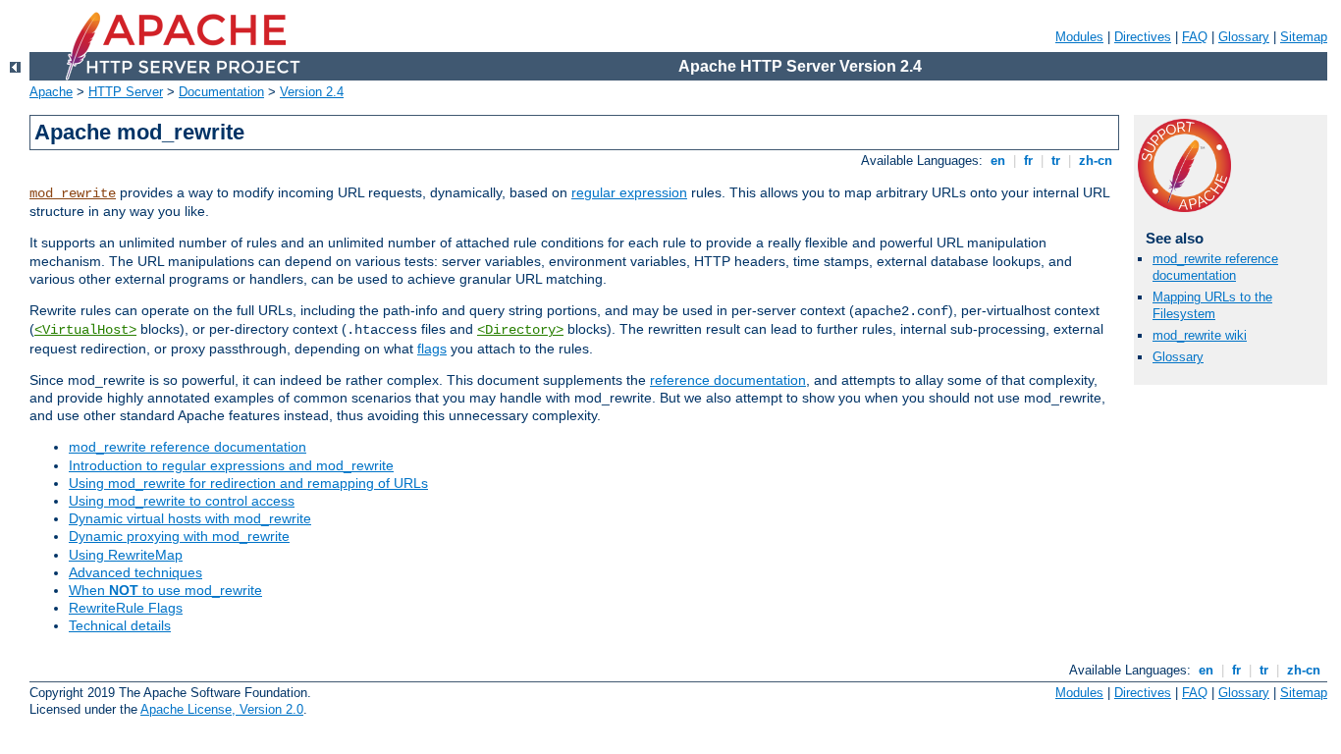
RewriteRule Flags (126, 608)
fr (1028, 160)
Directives (1142, 36)
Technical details (120, 625)
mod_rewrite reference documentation (187, 447)
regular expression (629, 192)
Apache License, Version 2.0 (221, 709)
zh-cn (1095, 160)
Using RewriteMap (126, 555)
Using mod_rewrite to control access (182, 501)
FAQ (1194, 36)
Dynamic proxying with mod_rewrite (179, 536)
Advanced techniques (135, 572)
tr (1055, 160)
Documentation (221, 91)
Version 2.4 (312, 91)
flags (432, 348)
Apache (51, 91)
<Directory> (520, 330)
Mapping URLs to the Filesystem (1212, 305)
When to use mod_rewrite (165, 590)
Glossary (1243, 36)
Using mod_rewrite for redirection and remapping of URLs (248, 483)
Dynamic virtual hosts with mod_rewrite (190, 518)
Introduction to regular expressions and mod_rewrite (231, 465)
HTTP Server (125, 91)
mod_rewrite (72, 193)
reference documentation (728, 380)
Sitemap (1303, 36)
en (998, 160)
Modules (1079, 36)
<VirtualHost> (85, 330)
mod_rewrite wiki (1200, 335)
